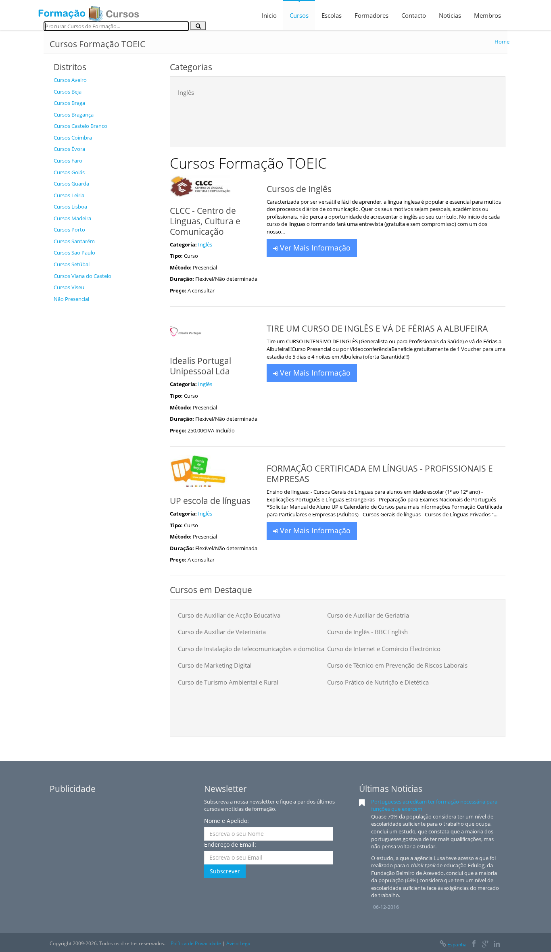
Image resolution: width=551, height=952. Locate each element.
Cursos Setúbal (72, 264)
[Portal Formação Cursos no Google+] (485, 944)
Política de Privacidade (196, 943)
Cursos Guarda (71, 183)
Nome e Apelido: (226, 821)
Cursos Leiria (69, 195)
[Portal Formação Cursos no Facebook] (473, 944)
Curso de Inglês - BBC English (367, 632)
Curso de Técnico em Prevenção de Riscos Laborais (397, 665)
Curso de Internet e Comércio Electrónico (383, 649)
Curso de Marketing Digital (215, 665)
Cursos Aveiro (70, 80)
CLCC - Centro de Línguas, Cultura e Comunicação (205, 221)
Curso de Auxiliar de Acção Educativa (229, 615)
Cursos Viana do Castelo (82, 276)
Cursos (299, 15)
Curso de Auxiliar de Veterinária (222, 632)
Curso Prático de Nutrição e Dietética (378, 682)
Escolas (331, 15)
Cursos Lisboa (70, 206)
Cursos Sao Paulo (74, 252)
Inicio (269, 15)
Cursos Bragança (74, 114)
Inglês (186, 92)
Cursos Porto (69, 229)
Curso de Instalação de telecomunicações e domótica (251, 649)
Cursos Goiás (69, 172)
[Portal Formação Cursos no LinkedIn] (496, 944)
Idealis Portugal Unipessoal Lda (200, 366)
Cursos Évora (69, 148)
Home (502, 41)
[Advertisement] (105, 428)
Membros (487, 15)
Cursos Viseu (69, 287)
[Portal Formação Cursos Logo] (89, 11)
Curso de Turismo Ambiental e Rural (228, 682)
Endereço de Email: (230, 844)
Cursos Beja (67, 91)
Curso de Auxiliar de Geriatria (368, 615)
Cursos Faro (68, 160)
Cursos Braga (69, 102)
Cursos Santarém (74, 241)
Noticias (450, 15)
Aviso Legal (239, 943)
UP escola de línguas (210, 500)
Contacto (413, 15)
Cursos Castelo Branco (80, 125)
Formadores (371, 15)
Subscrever (225, 871)
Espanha (457, 944)
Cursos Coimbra (73, 137)
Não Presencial (71, 299)
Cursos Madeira (72, 218)
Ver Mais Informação (314, 248)
